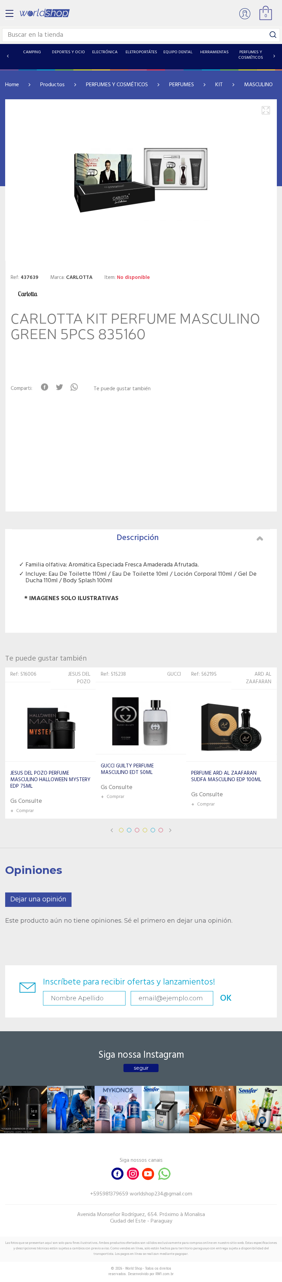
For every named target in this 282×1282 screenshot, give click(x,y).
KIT (219, 84)
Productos (52, 84)
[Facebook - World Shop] (117, 1173)
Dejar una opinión (38, 899)
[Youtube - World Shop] (147, 1173)
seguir (141, 1068)
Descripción (138, 537)
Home (12, 84)
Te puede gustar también (122, 389)
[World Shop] (44, 13)
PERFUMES (181, 84)
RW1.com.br (164, 1274)
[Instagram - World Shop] (132, 1173)
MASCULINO (258, 84)
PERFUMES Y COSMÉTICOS (117, 84)
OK (226, 998)
